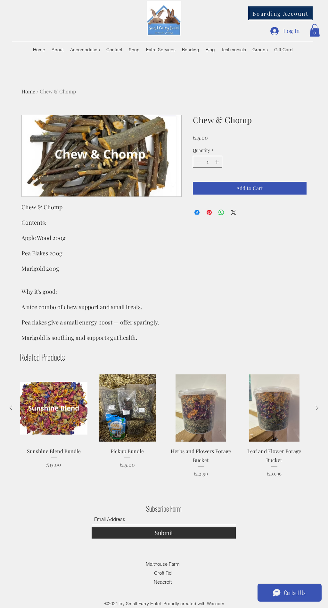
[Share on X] (233, 212)
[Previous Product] (11, 408)
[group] (164, 425)
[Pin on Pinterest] (209, 212)
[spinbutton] (207, 161)
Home (28, 91)
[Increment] (217, 161)
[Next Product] (317, 408)
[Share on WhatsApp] (221, 212)
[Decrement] (198, 161)
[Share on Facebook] (197, 212)
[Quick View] (53, 408)
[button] (314, 30)
